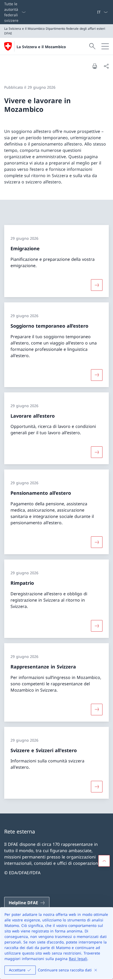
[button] (104, 861)
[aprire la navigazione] (105, 46)
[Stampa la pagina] (94, 66)
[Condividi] (106, 66)
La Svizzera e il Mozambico (41, 46)
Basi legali (78, 958)
